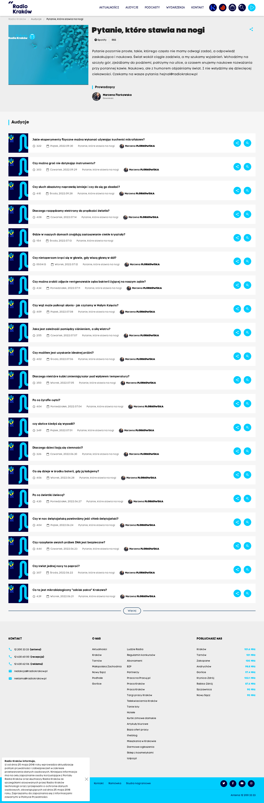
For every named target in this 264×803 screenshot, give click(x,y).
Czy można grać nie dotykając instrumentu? (64, 163)
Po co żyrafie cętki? (46, 400)
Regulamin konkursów (141, 655)
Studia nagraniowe (138, 783)
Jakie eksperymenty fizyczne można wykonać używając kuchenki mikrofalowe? (89, 139)
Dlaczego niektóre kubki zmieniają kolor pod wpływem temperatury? (81, 376)
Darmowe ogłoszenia (140, 747)
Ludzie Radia (135, 649)
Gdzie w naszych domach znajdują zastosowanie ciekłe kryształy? (79, 234)
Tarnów (97, 661)
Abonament (134, 661)
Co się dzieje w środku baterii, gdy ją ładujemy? (66, 471)
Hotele (131, 712)
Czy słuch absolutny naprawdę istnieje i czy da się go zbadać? (76, 187)
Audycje (132, 7)
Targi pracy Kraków (139, 695)
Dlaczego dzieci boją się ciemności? (58, 447)
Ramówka (114, 783)
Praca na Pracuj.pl (138, 678)
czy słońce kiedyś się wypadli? (54, 424)
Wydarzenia (175, 7)
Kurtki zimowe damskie (141, 718)
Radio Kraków (17, 19)
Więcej (132, 611)
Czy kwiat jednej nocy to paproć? (56, 566)
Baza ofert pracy (138, 730)
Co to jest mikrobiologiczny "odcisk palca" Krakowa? (70, 590)
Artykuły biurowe (137, 724)
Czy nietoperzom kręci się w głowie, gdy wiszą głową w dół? (74, 258)
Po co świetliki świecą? (49, 495)
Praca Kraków (136, 684)
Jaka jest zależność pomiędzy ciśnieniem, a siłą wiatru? (71, 329)
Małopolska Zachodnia (107, 666)
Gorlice (96, 684)
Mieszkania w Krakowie (141, 741)
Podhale (97, 678)
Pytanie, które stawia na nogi (64, 19)
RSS (114, 40)
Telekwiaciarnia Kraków (142, 701)
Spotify (101, 40)
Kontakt (197, 7)
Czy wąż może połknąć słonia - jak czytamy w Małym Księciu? (76, 305)
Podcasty (152, 7)
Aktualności (109, 7)
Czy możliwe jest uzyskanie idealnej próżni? (63, 353)
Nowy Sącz (99, 672)
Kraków (97, 655)
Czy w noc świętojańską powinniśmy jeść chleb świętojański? (76, 519)
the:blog (132, 735)
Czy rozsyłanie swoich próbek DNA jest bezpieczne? (69, 542)
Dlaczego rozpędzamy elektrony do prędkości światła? (71, 211)
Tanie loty (133, 707)
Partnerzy (133, 672)
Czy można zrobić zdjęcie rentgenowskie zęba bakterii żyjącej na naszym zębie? (89, 281)
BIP (129, 666)
